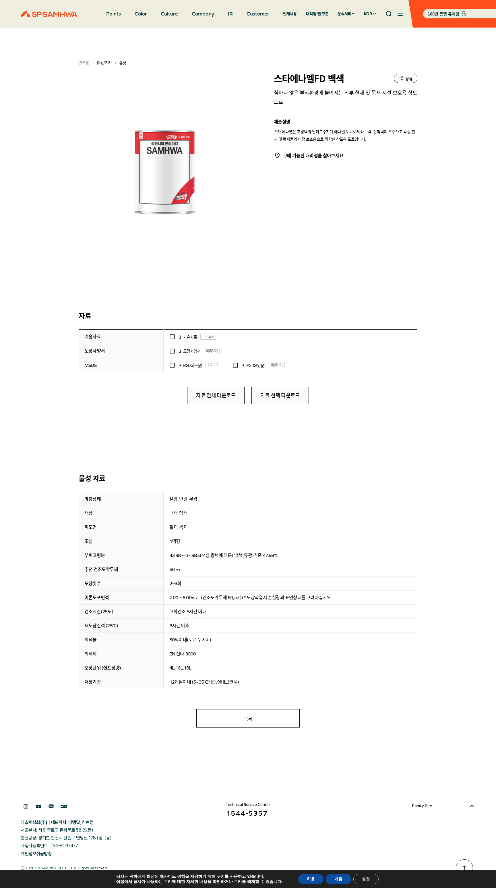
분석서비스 (346, 14)
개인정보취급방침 (36, 853)
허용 (311, 879)
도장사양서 (192, 351)
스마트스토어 (64, 806)
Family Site (422, 805)
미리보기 (208, 336)
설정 (120, 881)
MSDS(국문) (192, 365)
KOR (368, 14)
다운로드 (180, 336)
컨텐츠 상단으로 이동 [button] (464, 868)
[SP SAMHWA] (49, 14)
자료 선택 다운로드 (280, 395)
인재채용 (290, 14)
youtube (38, 806)
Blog (51, 806)
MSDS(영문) (256, 365)
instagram (26, 806)
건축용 (84, 63)
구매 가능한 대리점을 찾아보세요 (313, 155)
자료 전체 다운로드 (215, 395)
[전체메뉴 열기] (400, 13)
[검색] (388, 13)
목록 (248, 718)
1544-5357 (247, 813)
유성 (122, 62)
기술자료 (190, 337)
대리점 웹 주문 (317, 14)
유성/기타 (103, 63)
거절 (338, 879)
